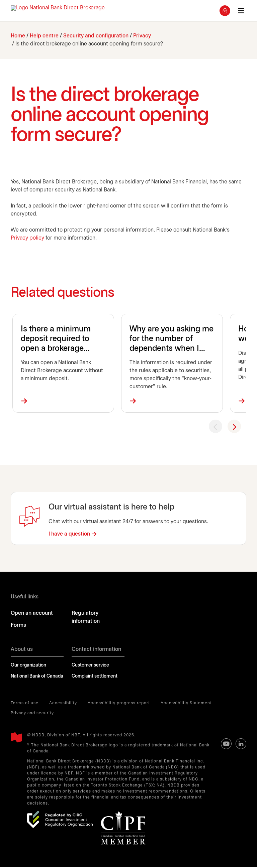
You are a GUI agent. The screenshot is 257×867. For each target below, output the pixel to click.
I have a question (69, 534)
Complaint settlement (94, 676)
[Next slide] (234, 426)
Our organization (28, 665)
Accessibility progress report (119, 703)
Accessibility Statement (186, 703)
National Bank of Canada (37, 676)
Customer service (90, 665)
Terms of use (24, 703)
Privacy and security (32, 713)
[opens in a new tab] (60, 819)
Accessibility (63, 703)
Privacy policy (27, 238)
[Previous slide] (215, 426)
